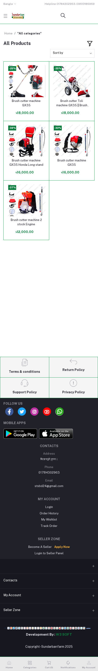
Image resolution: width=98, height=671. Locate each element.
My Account (12, 595)
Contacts (10, 580)
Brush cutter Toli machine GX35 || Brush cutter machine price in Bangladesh (71, 103)
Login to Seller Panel (49, 553)
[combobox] (72, 53)
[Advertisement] (49, 302)
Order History (49, 513)
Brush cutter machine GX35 (26, 103)
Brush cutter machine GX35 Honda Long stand (26, 162)
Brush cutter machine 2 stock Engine (26, 222)
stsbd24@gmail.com (49, 486)
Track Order (49, 526)
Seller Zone (11, 610)
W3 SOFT (64, 634)
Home (8, 33)
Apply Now (62, 547)
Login (49, 507)
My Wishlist (49, 519)
